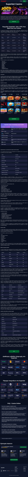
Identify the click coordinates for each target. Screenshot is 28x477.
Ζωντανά (10, 94)
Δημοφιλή (3, 94)
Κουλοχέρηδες (24, 94)
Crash (17, 94)
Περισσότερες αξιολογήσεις (14, 459)
